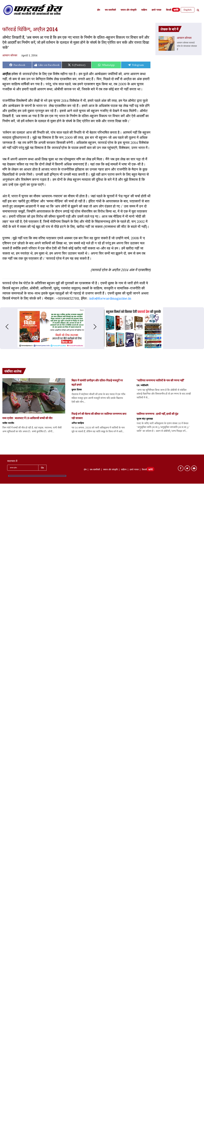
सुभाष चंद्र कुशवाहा (145, 418)
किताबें (168, 10)
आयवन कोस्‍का (9, 55)
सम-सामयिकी (110, 10)
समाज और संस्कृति (128, 10)
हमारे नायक (156, 10)
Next (98, 326)
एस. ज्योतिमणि (142, 385)
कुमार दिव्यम (77, 389)
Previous (3, 326)
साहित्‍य (144, 10)
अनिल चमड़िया (78, 422)
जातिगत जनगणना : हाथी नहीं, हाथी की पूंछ (157, 414)
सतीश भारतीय (8, 422)
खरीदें (176, 10)
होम (98, 10)
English (188, 9)
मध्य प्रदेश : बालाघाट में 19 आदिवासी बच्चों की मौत (27, 418)
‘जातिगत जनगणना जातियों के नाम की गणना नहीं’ (160, 380)
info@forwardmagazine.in (110, 298)
